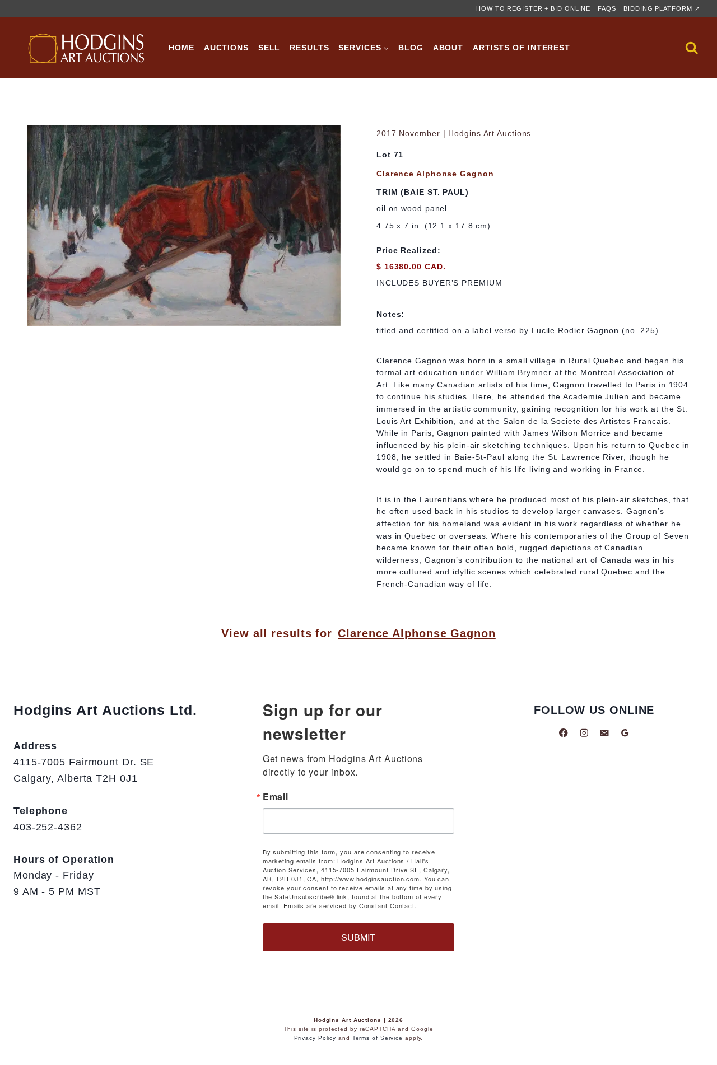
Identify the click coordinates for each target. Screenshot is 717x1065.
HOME (181, 47)
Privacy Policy (315, 1038)
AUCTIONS (226, 47)
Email (276, 796)
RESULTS (309, 47)
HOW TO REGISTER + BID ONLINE (533, 8)
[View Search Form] (692, 48)
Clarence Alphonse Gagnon (435, 173)
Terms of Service (377, 1038)
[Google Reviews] (625, 732)
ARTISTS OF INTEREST (521, 47)
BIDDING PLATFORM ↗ (661, 8)
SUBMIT (358, 937)
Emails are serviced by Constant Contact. (350, 905)
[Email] (604, 732)
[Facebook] (563, 732)
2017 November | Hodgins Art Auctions (453, 133)
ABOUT (448, 47)
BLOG (410, 47)
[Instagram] (584, 732)
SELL (269, 47)
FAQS (607, 8)
